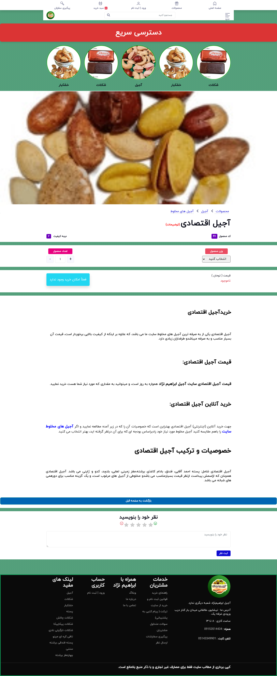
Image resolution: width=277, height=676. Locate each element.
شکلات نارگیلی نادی (61, 630)
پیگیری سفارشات (156, 637)
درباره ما (131, 599)
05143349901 (207, 639)
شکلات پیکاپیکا (63, 624)
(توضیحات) (173, 225)
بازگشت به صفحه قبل (138, 501)
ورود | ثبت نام (96, 593)
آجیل (204, 211)
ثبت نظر (223, 553)
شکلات (68, 599)
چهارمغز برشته (64, 655)
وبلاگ (132, 593)
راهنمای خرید (159, 593)
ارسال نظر (161, 643)
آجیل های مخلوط (182, 211)
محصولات (222, 211)
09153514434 (213, 629)
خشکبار (68, 605)
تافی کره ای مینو (63, 637)
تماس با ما (129, 605)
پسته (69, 611)
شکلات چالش (64, 618)
